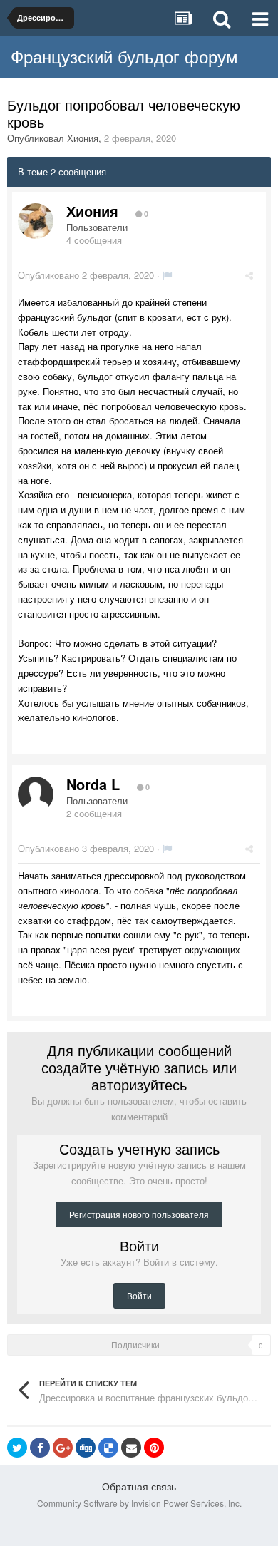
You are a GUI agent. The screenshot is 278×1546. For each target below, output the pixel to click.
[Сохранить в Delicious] (108, 1448)
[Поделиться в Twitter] (17, 1448)
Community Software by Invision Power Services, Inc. (139, 1503)
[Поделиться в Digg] (86, 1448)
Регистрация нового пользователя (139, 1214)
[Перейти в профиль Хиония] (35, 221)
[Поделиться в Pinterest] (154, 1448)
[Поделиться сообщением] (249, 275)
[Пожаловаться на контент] (167, 275)
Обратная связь (139, 1486)
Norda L (93, 784)
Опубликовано (86, 275)
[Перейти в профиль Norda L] (35, 794)
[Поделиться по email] (131, 1448)
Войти (139, 1295)
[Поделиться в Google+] (63, 1448)
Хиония (82, 138)
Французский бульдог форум (124, 55)
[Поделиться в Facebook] (40, 1448)
